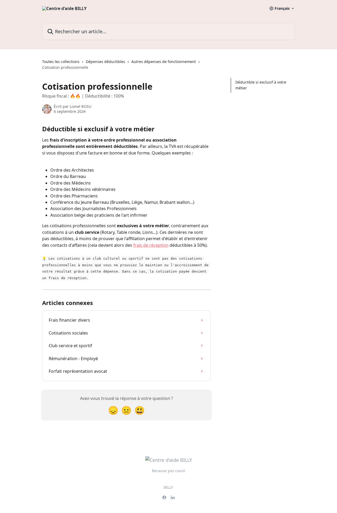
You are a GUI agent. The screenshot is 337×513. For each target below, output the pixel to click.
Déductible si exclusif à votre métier (260, 85)
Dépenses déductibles (105, 61)
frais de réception (150, 245)
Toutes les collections (61, 61)
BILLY (168, 487)
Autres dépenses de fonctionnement (163, 61)
